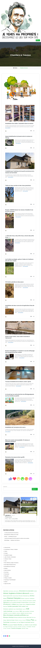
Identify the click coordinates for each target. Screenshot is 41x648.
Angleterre (12, 593)
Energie (20, 604)
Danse (14, 600)
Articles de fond (7, 547)
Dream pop (25, 600)
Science (27, 624)
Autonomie (32, 593)
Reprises (32, 622)
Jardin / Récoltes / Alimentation (10, 557)
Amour (5, 593)
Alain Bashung (11, 591)
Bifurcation (21, 595)
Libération (14, 613)
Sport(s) (5, 581)
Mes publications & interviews (9, 566)
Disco (17, 600)
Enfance (24, 604)
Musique (5, 568)
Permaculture (6, 574)
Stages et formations (9, 626)
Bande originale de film (7, 595)
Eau (10, 602)
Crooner (4, 600)
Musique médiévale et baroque (20, 617)
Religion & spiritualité (25, 622)
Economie (30, 602)
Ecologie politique (24, 602)
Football (23, 606)
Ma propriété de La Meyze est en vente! (11, 534)
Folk (19, 606)
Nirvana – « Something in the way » (10, 536)
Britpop (4, 598)
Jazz (20, 611)
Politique (28, 620)
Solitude (35, 624)
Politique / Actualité (8, 577)
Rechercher (5, 486)
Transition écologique (16, 628)
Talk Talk (19, 626)
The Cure (33, 626)
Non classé (6, 572)
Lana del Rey (10, 613)
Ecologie (6, 553)
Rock (5, 625)
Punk (17, 622)
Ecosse (33, 602)
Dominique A (20, 600)
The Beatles (29, 626)
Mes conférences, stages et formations (11, 562)
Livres (5, 560)
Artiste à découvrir (22, 593)
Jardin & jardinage (7, 611)
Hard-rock (24, 609)
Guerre (14, 609)
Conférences (32, 598)
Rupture (16, 624)
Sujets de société (7, 583)
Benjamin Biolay (15, 595)
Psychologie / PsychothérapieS (9, 579)
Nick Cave (34, 617)
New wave (29, 617)
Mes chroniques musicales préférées (14, 615)
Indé (27, 609)
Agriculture (5, 591)
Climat (22, 598)
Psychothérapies (13, 622)
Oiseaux (4, 620)
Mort (27, 615)
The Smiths (9, 628)
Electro (17, 604)
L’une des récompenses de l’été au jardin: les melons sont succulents (16, 538)
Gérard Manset (19, 609)
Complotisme (26, 598)
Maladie (30, 613)
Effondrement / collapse (9, 604)
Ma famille (27, 613)
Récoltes (20, 624)
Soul (4, 626)
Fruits (27, 606)
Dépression (6, 602)
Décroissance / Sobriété (31, 600)
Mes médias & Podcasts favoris (10, 564)
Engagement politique (30, 604)
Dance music (10, 600)
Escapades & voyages (8, 555)
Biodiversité (25, 595)
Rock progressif (10, 624)
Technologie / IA (24, 626)
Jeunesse (5, 613)
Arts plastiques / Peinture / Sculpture (11, 549)
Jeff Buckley (32, 611)
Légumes (22, 613)
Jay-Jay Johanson (16, 611)
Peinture (16, 620)
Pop (32, 620)
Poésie (35, 620)
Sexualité (31, 624)
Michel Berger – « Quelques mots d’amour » (12, 540)
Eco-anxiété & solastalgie (16, 602)
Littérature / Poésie (7, 558)
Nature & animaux (7, 570)
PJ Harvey (23, 620)
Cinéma (5, 551)
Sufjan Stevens (15, 626)
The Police (5, 628)
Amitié (35, 591)
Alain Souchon (16, 591)
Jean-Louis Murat (25, 611)
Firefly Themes (26, 646)
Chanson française (14, 598)
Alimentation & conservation (26, 591)
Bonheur (32, 595)
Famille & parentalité (13, 606)
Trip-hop (23, 628)
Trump (26, 628)
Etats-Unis (5, 606)
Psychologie (6, 622)
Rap (19, 622)
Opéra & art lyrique (11, 620)
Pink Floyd (20, 620)
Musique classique (8, 617)
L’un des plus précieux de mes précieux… (11, 532)
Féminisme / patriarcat (8, 609)
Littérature (18, 613)
